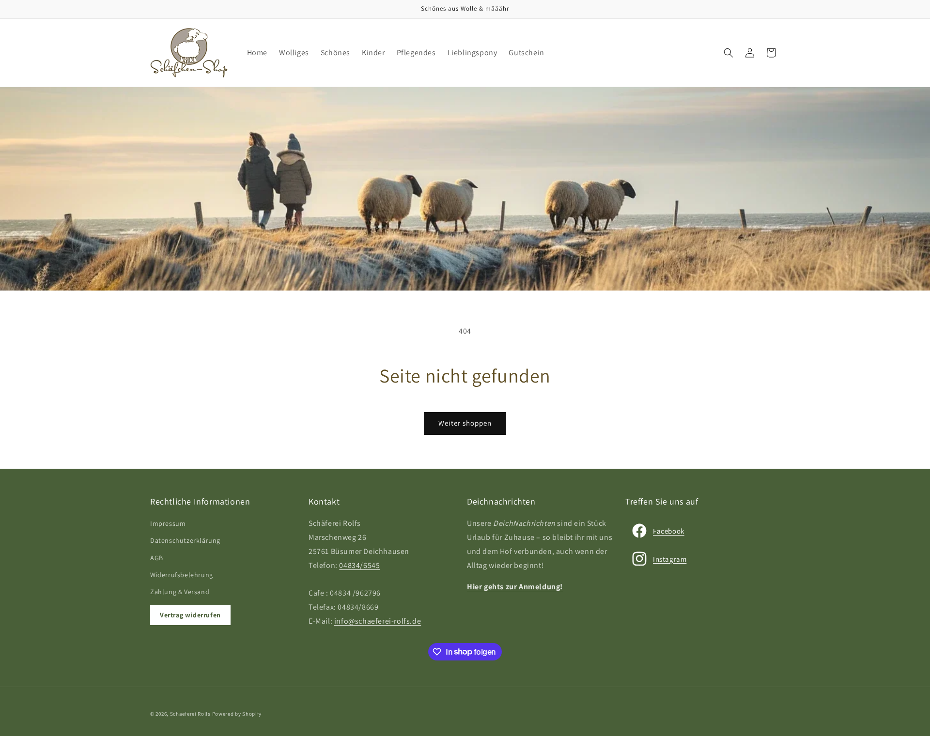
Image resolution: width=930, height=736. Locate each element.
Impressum (168, 523)
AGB (156, 557)
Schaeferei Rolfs (190, 713)
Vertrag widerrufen (190, 615)
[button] (728, 52)
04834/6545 (359, 565)
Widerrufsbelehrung (181, 574)
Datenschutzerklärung (185, 540)
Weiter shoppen (465, 423)
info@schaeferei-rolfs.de (377, 621)
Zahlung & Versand (179, 591)
